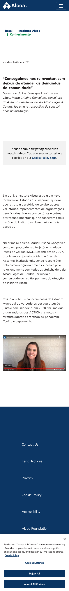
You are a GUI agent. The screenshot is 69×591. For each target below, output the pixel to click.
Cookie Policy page (44, 157)
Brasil (9, 31)
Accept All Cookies (34, 583)
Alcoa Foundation (35, 528)
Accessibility (31, 512)
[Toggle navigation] (61, 6)
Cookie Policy (32, 495)
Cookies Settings (34, 562)
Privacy (27, 478)
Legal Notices (32, 461)
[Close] (65, 539)
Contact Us (30, 444)
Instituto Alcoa (29, 31)
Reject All (34, 573)
